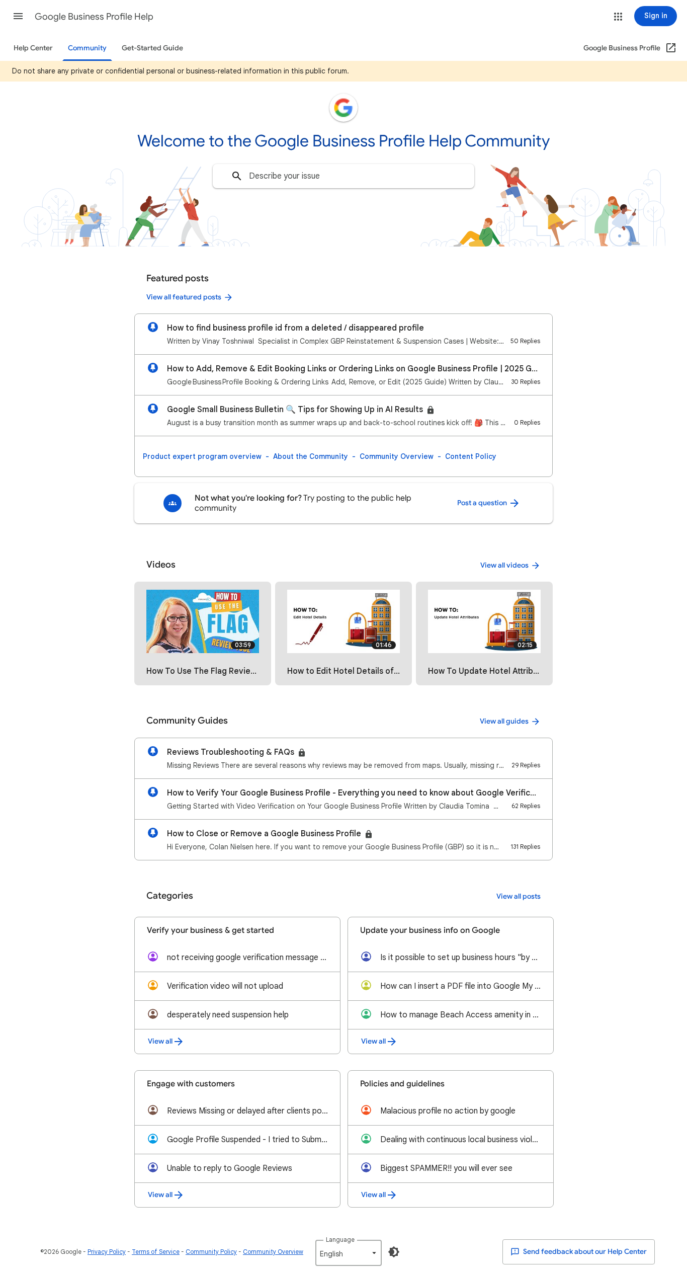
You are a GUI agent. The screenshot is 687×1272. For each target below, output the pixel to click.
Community (87, 48)
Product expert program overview (202, 456)
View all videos (504, 565)
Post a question (482, 503)
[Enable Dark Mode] (394, 1252)
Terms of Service (156, 1251)
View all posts (518, 896)
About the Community (310, 456)
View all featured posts (183, 297)
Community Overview (397, 456)
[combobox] (343, 176)
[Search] (237, 176)
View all (160, 1041)
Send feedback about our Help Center (584, 1251)
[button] (18, 16)
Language (340, 1239)
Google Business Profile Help (94, 16)
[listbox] (348, 1253)
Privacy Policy (107, 1251)
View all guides (504, 721)
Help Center (33, 48)
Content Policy (470, 456)
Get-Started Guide (152, 48)
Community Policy (211, 1251)
